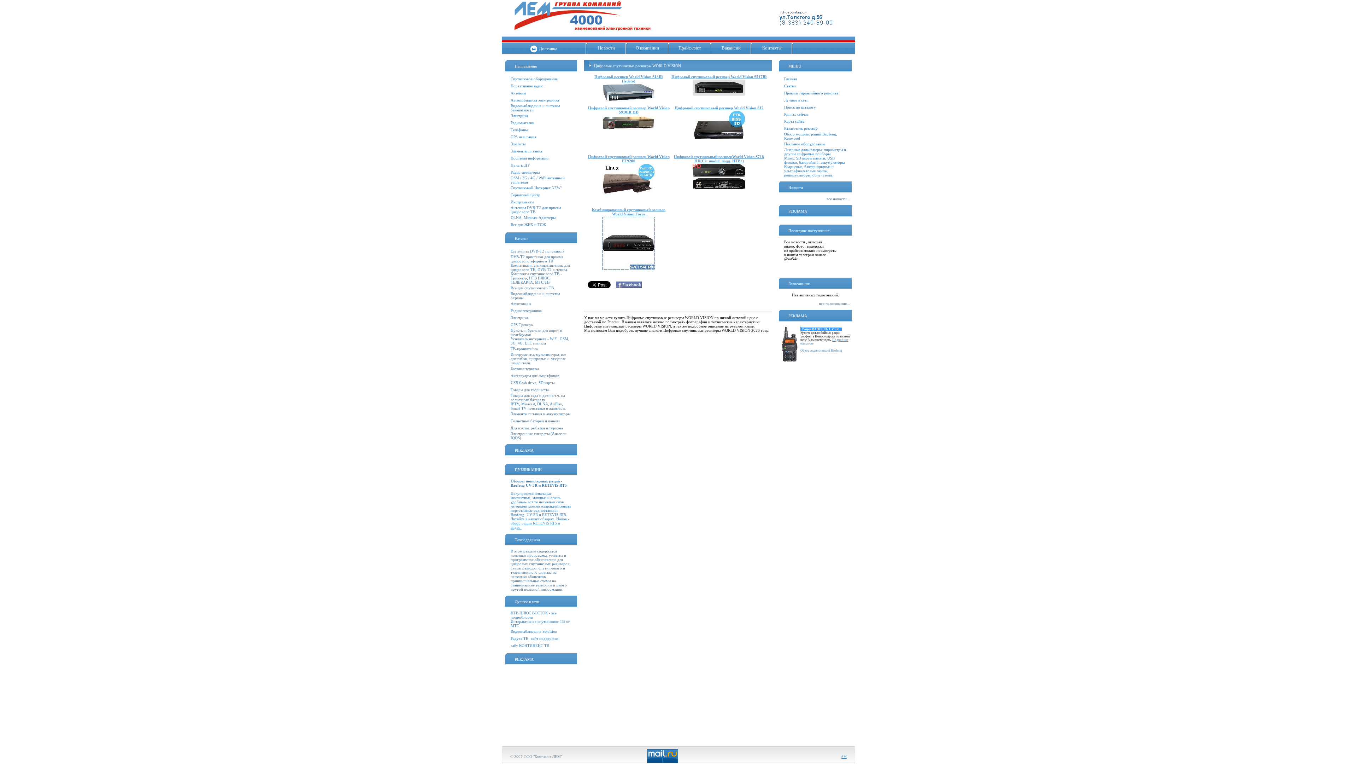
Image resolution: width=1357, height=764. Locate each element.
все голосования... (834, 303)
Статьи (790, 86)
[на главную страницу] (582, 33)
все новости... (838, 199)
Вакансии (731, 48)
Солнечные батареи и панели (535, 421)
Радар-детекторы (525, 172)
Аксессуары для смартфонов (535, 376)
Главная (790, 79)
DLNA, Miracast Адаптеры (533, 217)
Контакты (772, 48)
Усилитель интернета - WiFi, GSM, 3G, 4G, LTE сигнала (540, 341)
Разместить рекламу (801, 128)
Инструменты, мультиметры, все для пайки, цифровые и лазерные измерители (538, 358)
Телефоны (519, 130)
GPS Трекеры (522, 325)
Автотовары (521, 303)
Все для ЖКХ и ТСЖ (528, 224)
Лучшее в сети (796, 100)
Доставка (548, 48)
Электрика (519, 116)
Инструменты (522, 202)
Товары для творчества (530, 390)
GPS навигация (523, 137)
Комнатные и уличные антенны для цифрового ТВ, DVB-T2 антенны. (540, 267)
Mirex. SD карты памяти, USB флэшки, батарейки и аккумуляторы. (815, 160)
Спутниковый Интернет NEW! (536, 188)
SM (844, 757)
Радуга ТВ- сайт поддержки (534, 638)
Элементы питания (526, 151)
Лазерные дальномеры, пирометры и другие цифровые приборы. (815, 151)
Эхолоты (518, 144)
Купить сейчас (796, 114)
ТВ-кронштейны (524, 349)
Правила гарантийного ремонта (811, 93)
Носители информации (530, 158)
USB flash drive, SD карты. (533, 383)
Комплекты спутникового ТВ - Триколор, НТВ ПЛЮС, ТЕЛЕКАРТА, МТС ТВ (536, 278)
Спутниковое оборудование (534, 79)
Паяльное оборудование (804, 144)
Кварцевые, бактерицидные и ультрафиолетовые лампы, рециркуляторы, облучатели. (809, 170)
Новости (606, 48)
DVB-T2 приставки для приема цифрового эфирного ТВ (537, 259)
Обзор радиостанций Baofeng (821, 350)
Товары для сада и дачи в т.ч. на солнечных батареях (538, 397)
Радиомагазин (522, 123)
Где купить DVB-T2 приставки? (537, 251)
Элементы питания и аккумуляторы (540, 414)
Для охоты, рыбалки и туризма (537, 428)
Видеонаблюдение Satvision (534, 631)
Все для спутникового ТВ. (533, 288)
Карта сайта (794, 121)
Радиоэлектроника (526, 310)
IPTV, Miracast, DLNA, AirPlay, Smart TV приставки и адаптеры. (538, 406)
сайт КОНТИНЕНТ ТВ (530, 645)
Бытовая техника (525, 368)
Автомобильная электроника (535, 100)
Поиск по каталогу (800, 107)
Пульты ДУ (520, 165)
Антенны (518, 93)
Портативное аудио (527, 86)
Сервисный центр (525, 195)
